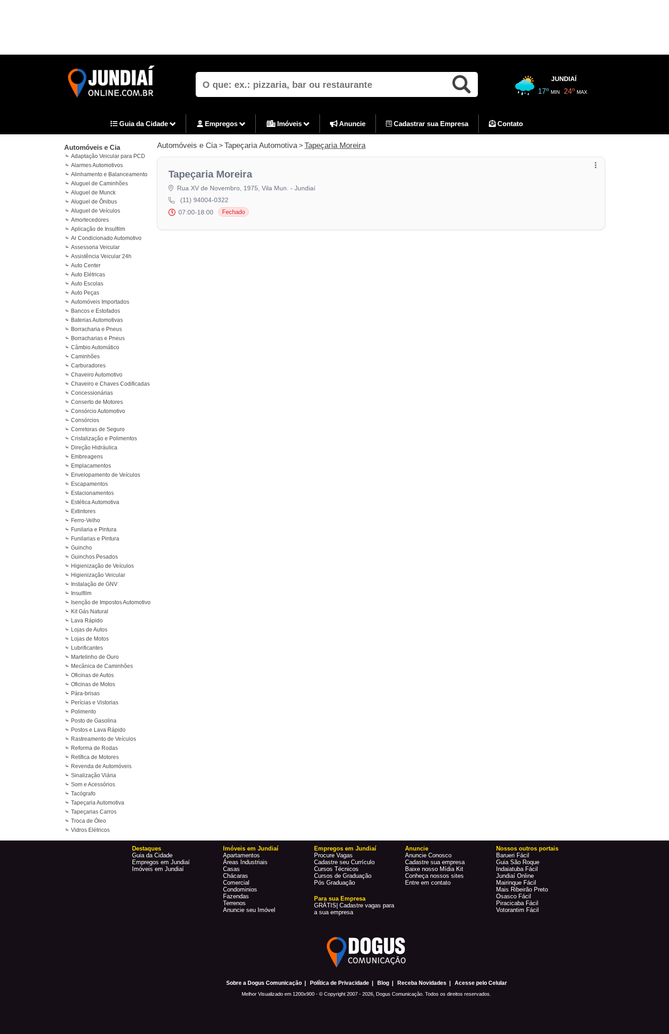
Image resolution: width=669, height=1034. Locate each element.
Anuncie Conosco (428, 855)
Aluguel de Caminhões (99, 183)
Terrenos (234, 903)
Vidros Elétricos (90, 830)
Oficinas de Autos (92, 675)
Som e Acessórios (93, 784)
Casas (231, 869)
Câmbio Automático (95, 347)
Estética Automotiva (95, 502)
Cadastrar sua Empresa (430, 123)
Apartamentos (241, 855)
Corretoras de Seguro (98, 429)
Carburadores (88, 365)
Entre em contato (428, 882)
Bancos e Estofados (95, 311)
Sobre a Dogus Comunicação (264, 983)
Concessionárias (92, 393)
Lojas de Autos (89, 630)
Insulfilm (81, 593)
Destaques (146, 848)
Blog (383, 983)
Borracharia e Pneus (96, 329)
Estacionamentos (92, 493)
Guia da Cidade (143, 123)
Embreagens (87, 456)
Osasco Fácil (513, 896)
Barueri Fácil (512, 855)
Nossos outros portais (527, 848)
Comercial (236, 882)
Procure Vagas (333, 855)
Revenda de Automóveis (101, 766)
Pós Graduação (334, 882)
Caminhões (85, 356)
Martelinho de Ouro (95, 657)
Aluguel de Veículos (95, 211)
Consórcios (85, 420)
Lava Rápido (87, 620)
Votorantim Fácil (517, 910)
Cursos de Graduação (342, 875)
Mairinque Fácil (516, 882)
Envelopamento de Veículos (105, 475)
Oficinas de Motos (93, 684)
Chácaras (235, 875)
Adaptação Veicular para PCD (108, 156)
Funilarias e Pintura (95, 538)
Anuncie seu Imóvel (249, 910)
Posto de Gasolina (94, 721)
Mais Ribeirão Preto (522, 889)
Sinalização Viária (93, 775)
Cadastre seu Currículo (344, 862)
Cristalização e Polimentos (104, 438)
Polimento (83, 711)
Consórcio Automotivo (98, 411)
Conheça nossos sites (434, 875)
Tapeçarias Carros (94, 812)
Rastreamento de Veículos (103, 739)
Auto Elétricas (88, 274)
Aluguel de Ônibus (94, 202)
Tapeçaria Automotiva (97, 803)
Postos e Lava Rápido (98, 730)
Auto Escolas (87, 283)
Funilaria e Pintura (94, 529)
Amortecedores (90, 220)
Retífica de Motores (95, 757)
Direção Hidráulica (94, 447)
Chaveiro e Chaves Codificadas (110, 384)
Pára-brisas (85, 693)
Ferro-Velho (85, 520)
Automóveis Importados (100, 302)
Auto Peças (85, 293)
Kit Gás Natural (89, 611)
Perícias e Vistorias (94, 702)
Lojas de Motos (90, 639)
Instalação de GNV (94, 584)
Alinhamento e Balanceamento (109, 174)
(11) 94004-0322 (204, 200)
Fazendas (236, 896)
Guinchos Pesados (94, 557)
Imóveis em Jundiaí (158, 869)
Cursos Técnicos (336, 869)
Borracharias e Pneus (98, 338)
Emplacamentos (91, 466)
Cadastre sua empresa (435, 862)
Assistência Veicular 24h (101, 256)
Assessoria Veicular (95, 247)
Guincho (81, 548)
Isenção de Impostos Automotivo (111, 602)
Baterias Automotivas (97, 320)
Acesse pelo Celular (481, 983)
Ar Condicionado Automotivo (106, 238)
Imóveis (289, 123)
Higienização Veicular (98, 575)
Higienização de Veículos (102, 566)
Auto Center (86, 265)
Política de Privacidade (339, 983)
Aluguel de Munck (93, 192)
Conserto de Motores (97, 402)
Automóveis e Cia (92, 147)
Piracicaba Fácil (517, 903)
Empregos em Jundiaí (161, 862)
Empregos (221, 123)
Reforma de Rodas (94, 748)
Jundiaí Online (515, 875)
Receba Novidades (421, 983)
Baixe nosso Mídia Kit (434, 869)
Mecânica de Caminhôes (102, 666)
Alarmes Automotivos (97, 165)
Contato (509, 123)
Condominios (240, 889)
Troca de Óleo (88, 821)
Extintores (83, 511)
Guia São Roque (517, 862)
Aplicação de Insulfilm (98, 229)
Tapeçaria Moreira (334, 145)
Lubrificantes (87, 648)
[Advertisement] (334, 27)
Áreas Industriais (245, 862)
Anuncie (351, 123)
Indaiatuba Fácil (517, 869)
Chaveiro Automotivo (96, 375)
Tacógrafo (83, 793)
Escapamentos (89, 484)
